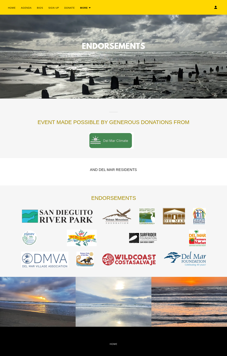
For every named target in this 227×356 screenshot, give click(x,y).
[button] (85, 8)
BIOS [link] (40, 7)
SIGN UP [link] (53, 7)
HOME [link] (12, 7)
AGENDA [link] (26, 7)
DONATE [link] (69, 7)
